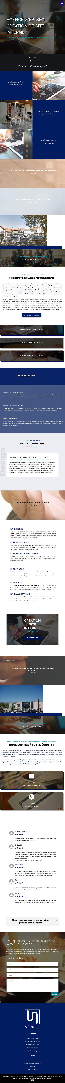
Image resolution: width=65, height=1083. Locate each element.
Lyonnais (8, 305)
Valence (13, 288)
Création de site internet (32, 1038)
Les (21, 290)
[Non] (63, 1079)
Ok (32, 1080)
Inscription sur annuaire (32, 1044)
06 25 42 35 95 (32, 57)
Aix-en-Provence (51, 290)
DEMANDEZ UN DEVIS (32, 638)
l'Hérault (19, 294)
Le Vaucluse (27, 288)
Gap (38, 286)
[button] (61, 3)
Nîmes (45, 294)
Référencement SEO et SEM (32, 1041)
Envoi (54, 994)
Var (17, 292)
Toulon (26, 292)
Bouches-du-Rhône (28, 290)
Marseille (37, 290)
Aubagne (43, 290)
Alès (49, 294)
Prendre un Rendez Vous (31, 315)
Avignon (39, 288)
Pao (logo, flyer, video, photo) (32, 1051)
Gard (40, 294)
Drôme (8, 288)
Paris (51, 301)
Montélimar (20, 288)
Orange (34, 288)
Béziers (32, 294)
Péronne (44, 303)
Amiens (51, 303)
